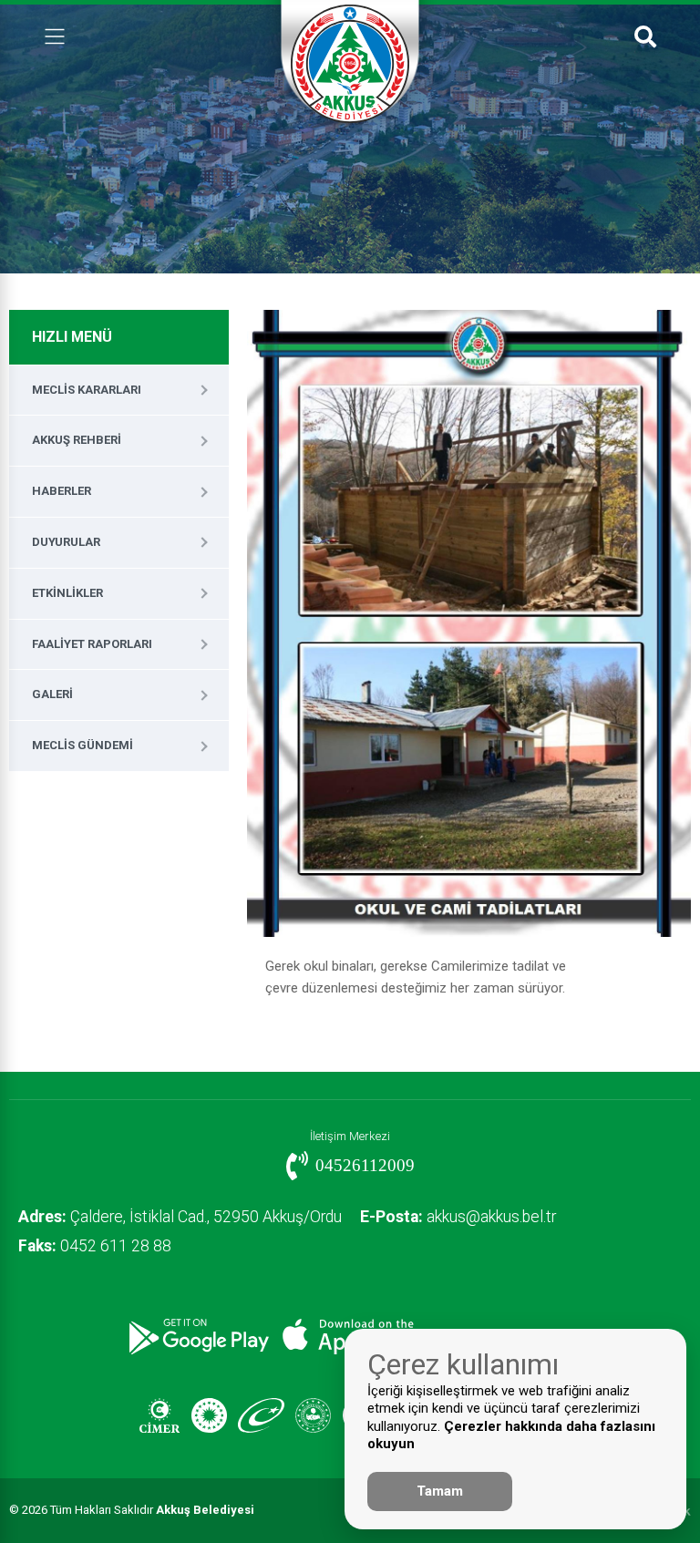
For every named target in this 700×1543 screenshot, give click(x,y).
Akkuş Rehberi (76, 440)
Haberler (61, 491)
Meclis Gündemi (82, 745)
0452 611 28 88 (94, 1246)
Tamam (440, 1491)
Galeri (52, 694)
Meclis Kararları (86, 389)
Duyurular (66, 542)
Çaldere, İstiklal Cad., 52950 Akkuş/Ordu (180, 1217)
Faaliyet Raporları (92, 644)
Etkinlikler (67, 593)
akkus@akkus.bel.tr (458, 1217)
